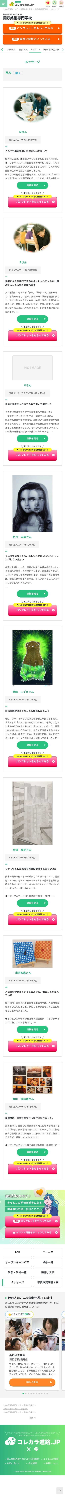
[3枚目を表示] (28, 1393)
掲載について (52, 1463)
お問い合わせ (13, 1463)
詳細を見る (32, 185)
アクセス (11, 49)
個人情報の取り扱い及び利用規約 (23, 1459)
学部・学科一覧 (17, 1272)
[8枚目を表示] (41, 1393)
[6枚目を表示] (36, 1393)
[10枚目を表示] (47, 1393)
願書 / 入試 (47, 1272)
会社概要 (32, 1463)
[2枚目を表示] (25, 1393)
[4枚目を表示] (31, 1393)
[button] (2, 49)
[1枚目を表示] (23, 1393)
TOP (17, 1252)
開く (18, 73)
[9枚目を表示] (44, 1393)
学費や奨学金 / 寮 (47, 1282)
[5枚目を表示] (33, 1393)
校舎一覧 (47, 1262)
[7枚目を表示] (39, 1393)
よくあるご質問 (50, 1459)
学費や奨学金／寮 (51, 49)
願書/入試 (23, 49)
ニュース (47, 1252)
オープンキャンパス (17, 1262)
